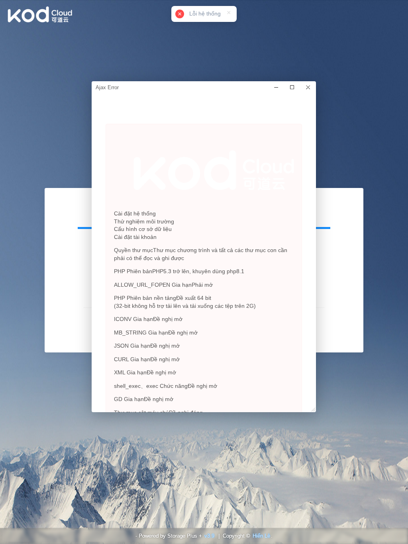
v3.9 (209, 536)
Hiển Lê (261, 536)
